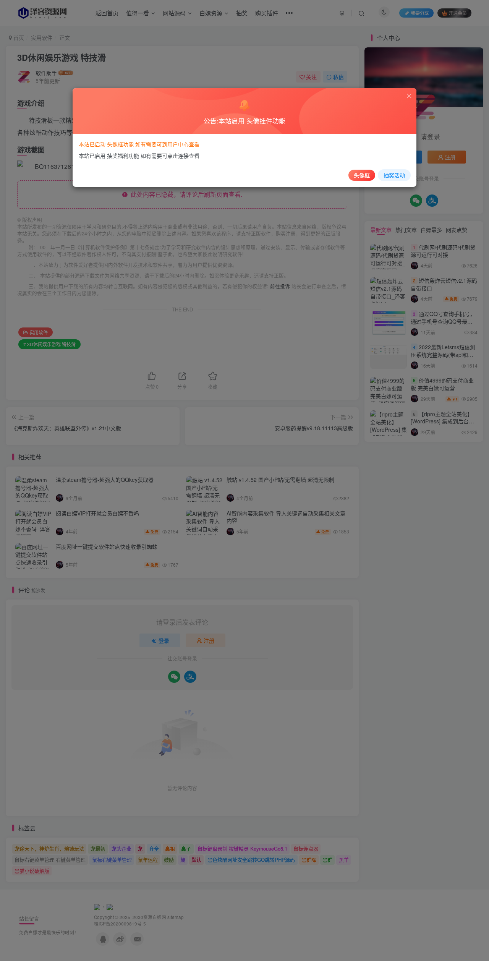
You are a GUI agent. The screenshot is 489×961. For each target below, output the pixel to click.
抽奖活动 (394, 175)
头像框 (362, 175)
